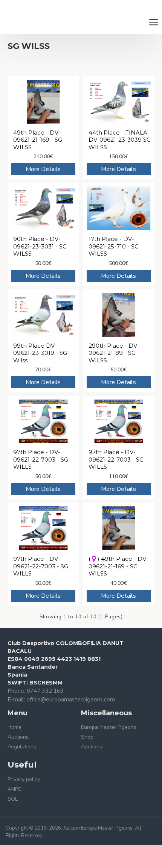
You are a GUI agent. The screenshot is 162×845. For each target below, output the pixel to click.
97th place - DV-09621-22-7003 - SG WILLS (40, 459)
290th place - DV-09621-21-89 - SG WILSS (114, 353)
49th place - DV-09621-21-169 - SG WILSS (37, 140)
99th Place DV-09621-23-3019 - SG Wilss (40, 353)
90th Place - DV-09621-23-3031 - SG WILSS (40, 246)
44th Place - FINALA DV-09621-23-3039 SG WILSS (120, 140)
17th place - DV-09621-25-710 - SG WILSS (114, 246)
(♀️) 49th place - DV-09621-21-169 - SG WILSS (118, 566)
